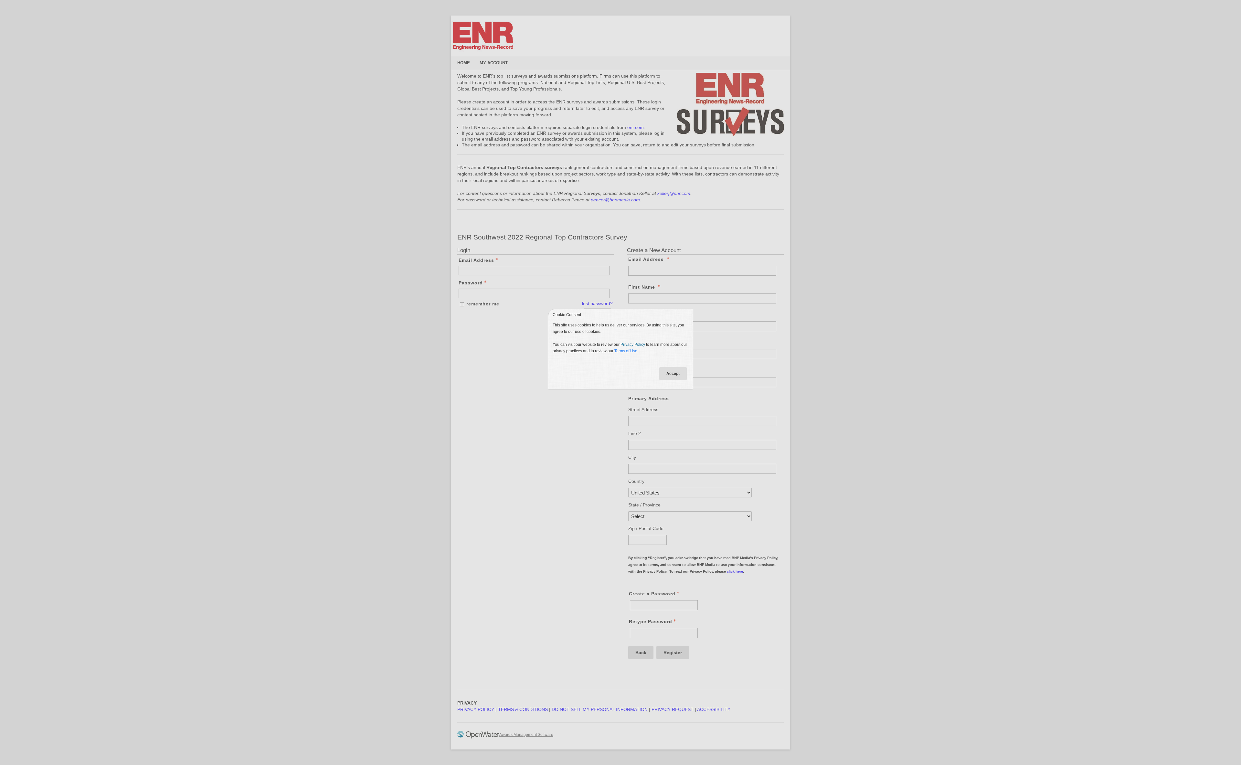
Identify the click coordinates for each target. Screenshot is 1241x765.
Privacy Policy (632, 344)
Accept (673, 373)
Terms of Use (625, 351)
